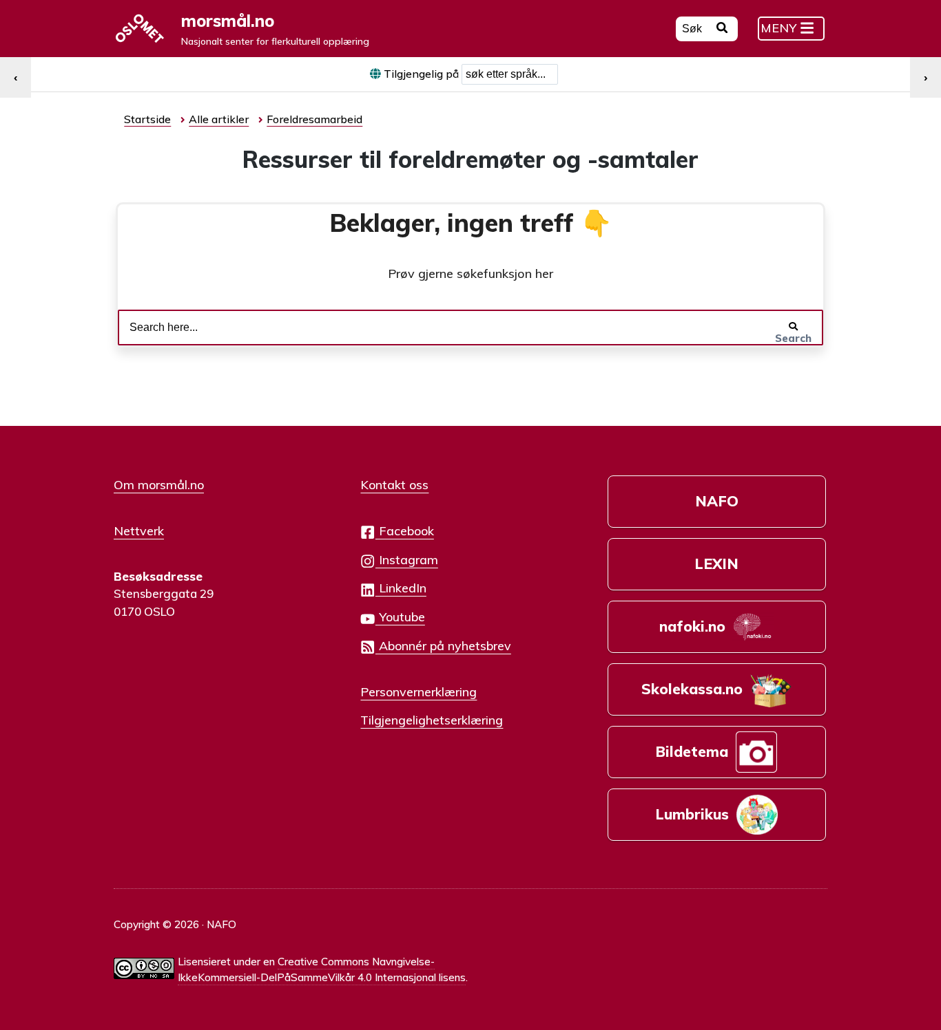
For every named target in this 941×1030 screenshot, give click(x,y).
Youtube (400, 616)
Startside (147, 119)
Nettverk (139, 530)
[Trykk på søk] (722, 30)
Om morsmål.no (159, 484)
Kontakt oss (394, 484)
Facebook (404, 530)
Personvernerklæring (418, 691)
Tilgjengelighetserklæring (431, 719)
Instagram (406, 559)
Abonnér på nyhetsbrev (443, 645)
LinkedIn (400, 587)
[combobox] (510, 74)
